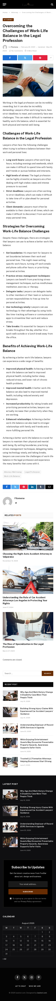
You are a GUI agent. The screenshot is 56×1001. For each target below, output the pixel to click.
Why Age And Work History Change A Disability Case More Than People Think (36, 695)
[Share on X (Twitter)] (25, 57)
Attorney (8, 19)
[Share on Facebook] (10, 57)
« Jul (4, 959)
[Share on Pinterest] (40, 57)
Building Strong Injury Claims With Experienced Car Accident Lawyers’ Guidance (36, 711)
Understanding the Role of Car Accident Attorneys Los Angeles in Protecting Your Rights (25, 600)
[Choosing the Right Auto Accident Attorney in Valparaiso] (28, 536)
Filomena (14, 47)
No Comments (17, 51)
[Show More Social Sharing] (50, 57)
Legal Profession (32, 472)
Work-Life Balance (12, 476)
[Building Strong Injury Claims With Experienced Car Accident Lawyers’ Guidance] (10, 712)
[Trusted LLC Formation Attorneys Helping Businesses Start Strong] (10, 762)
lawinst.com (42, 993)
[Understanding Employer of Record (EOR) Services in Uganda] (10, 728)
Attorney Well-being (12, 472)
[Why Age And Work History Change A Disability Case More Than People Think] (10, 695)
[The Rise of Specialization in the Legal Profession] (28, 626)
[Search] (51, 4)
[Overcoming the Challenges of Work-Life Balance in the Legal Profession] (28, 80)
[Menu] (4, 4)
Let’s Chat (20, 986)
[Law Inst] (28, 4)
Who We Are (35, 986)
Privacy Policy (26, 901)
